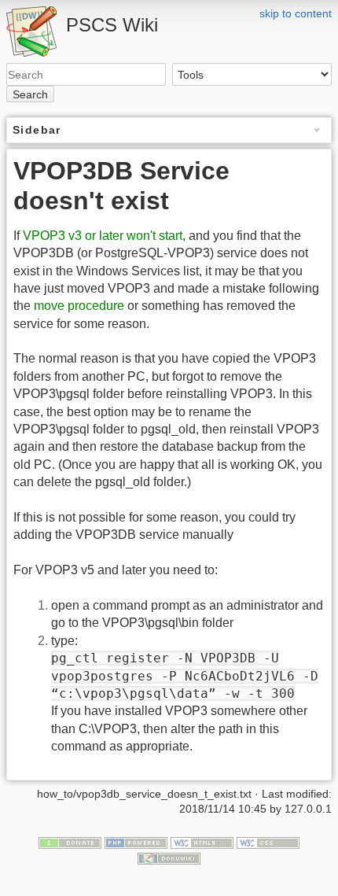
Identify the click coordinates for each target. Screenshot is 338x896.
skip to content (295, 13)
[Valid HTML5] (202, 841)
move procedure (79, 305)
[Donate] (70, 841)
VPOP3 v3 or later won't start (102, 235)
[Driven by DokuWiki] (169, 857)
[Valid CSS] (268, 841)
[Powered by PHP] (136, 841)
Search (30, 94)
